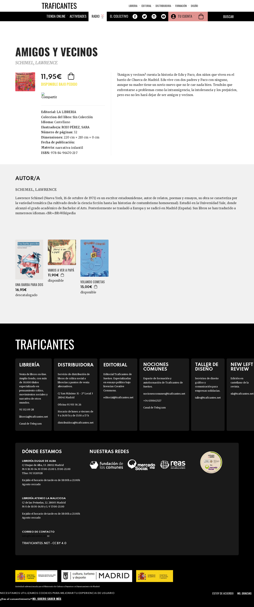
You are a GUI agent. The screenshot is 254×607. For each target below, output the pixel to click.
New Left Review (242, 367)
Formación (181, 6)
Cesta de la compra (201, 16)
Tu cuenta (185, 16)
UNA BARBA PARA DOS (29, 285)
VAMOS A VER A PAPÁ (61, 270)
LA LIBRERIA (66, 112)
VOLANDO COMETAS (92, 282)
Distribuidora (163, 6)
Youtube (163, 16)
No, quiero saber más (46, 598)
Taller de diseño (206, 367)
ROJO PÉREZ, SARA (75, 127)
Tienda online (55, 16)
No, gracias (244, 593)
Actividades (78, 16)
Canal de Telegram (30, 423)
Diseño (194, 6)
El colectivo (119, 16)
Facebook (135, 16)
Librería (29, 365)
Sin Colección (83, 117)
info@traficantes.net (35, 535)
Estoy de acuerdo (223, 593)
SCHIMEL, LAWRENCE (36, 62)
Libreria (133, 6)
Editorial (146, 6)
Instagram (154, 16)
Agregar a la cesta (71, 76)
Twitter (144, 16)
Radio (96, 16)
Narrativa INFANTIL (69, 148)
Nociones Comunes (155, 367)
